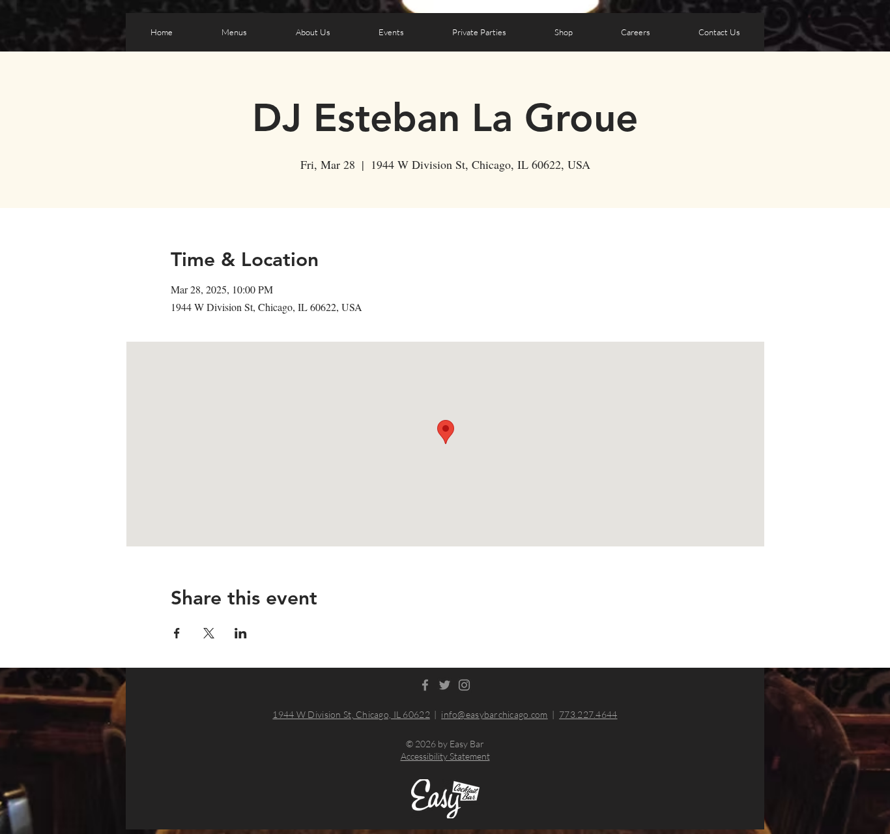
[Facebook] (425, 685)
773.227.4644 (588, 714)
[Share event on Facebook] (177, 633)
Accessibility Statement (445, 756)
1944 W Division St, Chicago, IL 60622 (350, 714)
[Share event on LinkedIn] (241, 633)
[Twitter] (444, 685)
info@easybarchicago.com (494, 714)
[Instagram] (464, 685)
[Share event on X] (209, 633)
